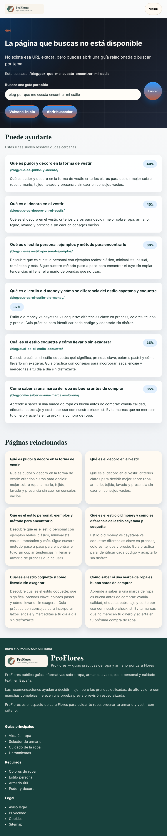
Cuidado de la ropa (25, 747)
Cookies (15, 818)
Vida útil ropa (20, 735)
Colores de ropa (22, 771)
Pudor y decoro (22, 788)
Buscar (153, 91)
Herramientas (20, 753)
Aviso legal (18, 807)
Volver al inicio (22, 112)
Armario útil (18, 783)
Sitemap (15, 824)
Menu (153, 9)
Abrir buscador (60, 112)
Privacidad (17, 813)
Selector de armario (25, 741)
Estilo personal (21, 777)
